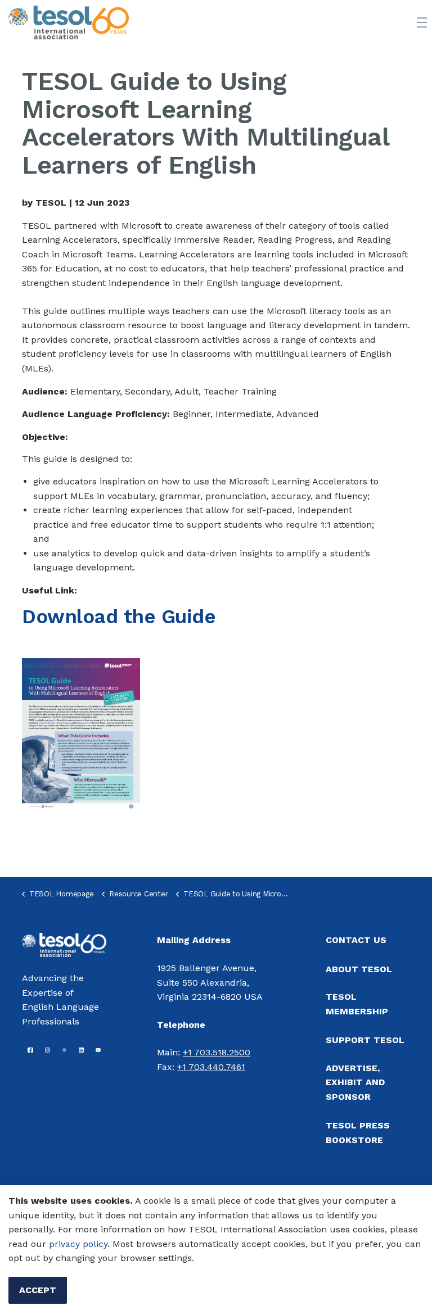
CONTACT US (356, 940)
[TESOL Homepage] (64, 943)
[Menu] (422, 22)
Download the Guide (118, 616)
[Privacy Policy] (47, 1244)
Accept (37, 1290)
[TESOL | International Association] (68, 22)
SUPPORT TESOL (365, 1040)
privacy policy (78, 1244)
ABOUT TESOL (359, 969)
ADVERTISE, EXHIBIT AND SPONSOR (355, 1082)
